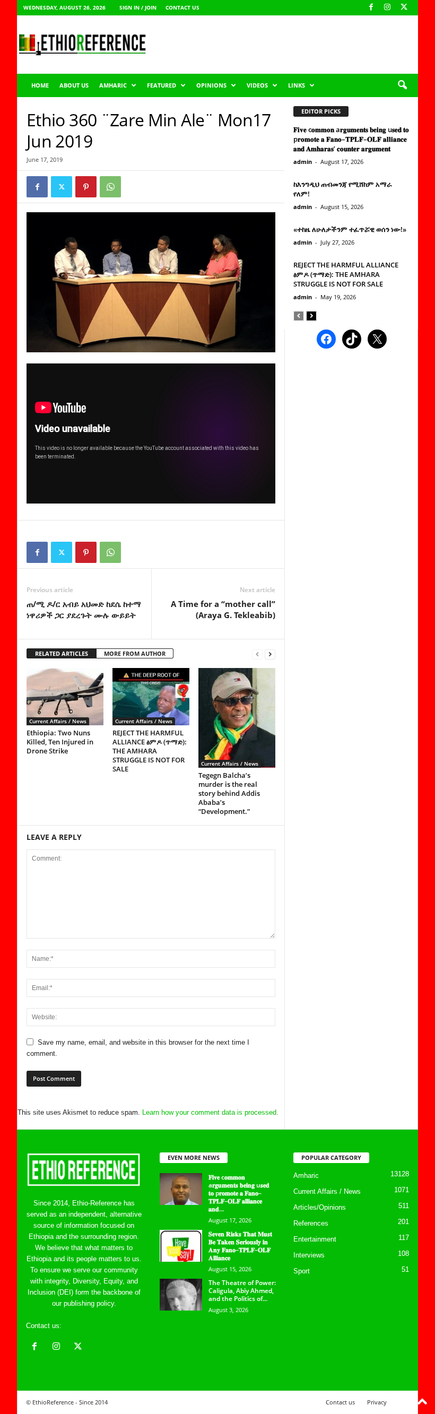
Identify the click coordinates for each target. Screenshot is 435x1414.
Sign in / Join (137, 7)
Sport (301, 1271)
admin (302, 162)
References (310, 1223)
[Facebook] (370, 7)
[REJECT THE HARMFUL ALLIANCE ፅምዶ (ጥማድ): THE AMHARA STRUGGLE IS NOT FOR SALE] (150, 696)
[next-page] (270, 654)
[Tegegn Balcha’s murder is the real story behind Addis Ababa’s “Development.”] (236, 718)
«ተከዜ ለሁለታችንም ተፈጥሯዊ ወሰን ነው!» (349, 229)
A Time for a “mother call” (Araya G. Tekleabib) (223, 609)
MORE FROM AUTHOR (135, 653)
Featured (161, 85)
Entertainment (314, 1239)
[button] (402, 85)
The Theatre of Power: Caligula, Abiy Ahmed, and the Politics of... (242, 1290)
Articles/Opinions (319, 1207)
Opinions (211, 85)
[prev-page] (257, 654)
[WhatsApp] (110, 186)
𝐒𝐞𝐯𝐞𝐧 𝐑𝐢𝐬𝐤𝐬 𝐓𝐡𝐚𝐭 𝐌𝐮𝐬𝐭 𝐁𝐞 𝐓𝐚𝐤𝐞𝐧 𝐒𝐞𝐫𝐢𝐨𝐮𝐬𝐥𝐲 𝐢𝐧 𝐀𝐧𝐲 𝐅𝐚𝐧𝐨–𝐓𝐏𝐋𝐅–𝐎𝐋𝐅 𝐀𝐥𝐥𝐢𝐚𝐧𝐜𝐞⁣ (240, 1245)
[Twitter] (61, 186)
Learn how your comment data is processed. (210, 1112)
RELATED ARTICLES (61, 653)
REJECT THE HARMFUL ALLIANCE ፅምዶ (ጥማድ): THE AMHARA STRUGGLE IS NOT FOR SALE (149, 751)
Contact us (182, 7)
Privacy (377, 1402)
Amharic (113, 85)
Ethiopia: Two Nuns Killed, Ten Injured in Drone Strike (60, 742)
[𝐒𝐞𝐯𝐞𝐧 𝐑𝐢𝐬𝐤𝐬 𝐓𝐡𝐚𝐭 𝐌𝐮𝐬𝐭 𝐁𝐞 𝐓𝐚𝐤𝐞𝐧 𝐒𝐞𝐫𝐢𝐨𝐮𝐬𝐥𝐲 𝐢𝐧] (181, 1246)
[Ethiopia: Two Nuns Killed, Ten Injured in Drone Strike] (65, 696)
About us (74, 85)
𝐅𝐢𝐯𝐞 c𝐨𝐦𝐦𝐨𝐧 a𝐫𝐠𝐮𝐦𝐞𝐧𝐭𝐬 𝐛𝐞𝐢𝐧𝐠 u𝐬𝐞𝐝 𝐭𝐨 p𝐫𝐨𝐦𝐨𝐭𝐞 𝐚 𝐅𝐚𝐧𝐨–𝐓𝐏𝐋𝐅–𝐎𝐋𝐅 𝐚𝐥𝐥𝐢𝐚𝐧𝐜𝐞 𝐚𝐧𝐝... (238, 1193)
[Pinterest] (86, 186)
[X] (403, 7)
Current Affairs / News (57, 721)
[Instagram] (387, 7)
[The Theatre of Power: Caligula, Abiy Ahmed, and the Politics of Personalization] (181, 1295)
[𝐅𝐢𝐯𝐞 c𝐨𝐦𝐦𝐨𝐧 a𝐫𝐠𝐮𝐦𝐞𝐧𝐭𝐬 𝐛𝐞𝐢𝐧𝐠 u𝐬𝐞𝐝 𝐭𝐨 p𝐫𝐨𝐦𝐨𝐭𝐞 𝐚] (181, 1189)
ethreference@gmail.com (102, 1326)
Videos (257, 85)
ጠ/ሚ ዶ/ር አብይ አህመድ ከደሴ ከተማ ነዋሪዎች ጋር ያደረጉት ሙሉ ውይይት (84, 609)
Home (40, 85)
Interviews (309, 1255)
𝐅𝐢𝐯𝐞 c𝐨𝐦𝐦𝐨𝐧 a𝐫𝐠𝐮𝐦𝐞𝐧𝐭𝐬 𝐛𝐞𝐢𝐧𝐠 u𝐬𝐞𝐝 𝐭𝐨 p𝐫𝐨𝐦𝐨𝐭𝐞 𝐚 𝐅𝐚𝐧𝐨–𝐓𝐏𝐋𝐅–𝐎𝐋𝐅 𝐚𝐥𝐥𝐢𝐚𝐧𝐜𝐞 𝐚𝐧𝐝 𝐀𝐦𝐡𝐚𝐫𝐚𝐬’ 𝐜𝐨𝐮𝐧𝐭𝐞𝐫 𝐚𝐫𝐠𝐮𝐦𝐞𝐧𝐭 (351, 139)
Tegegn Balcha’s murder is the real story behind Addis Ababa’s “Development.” (229, 793)
